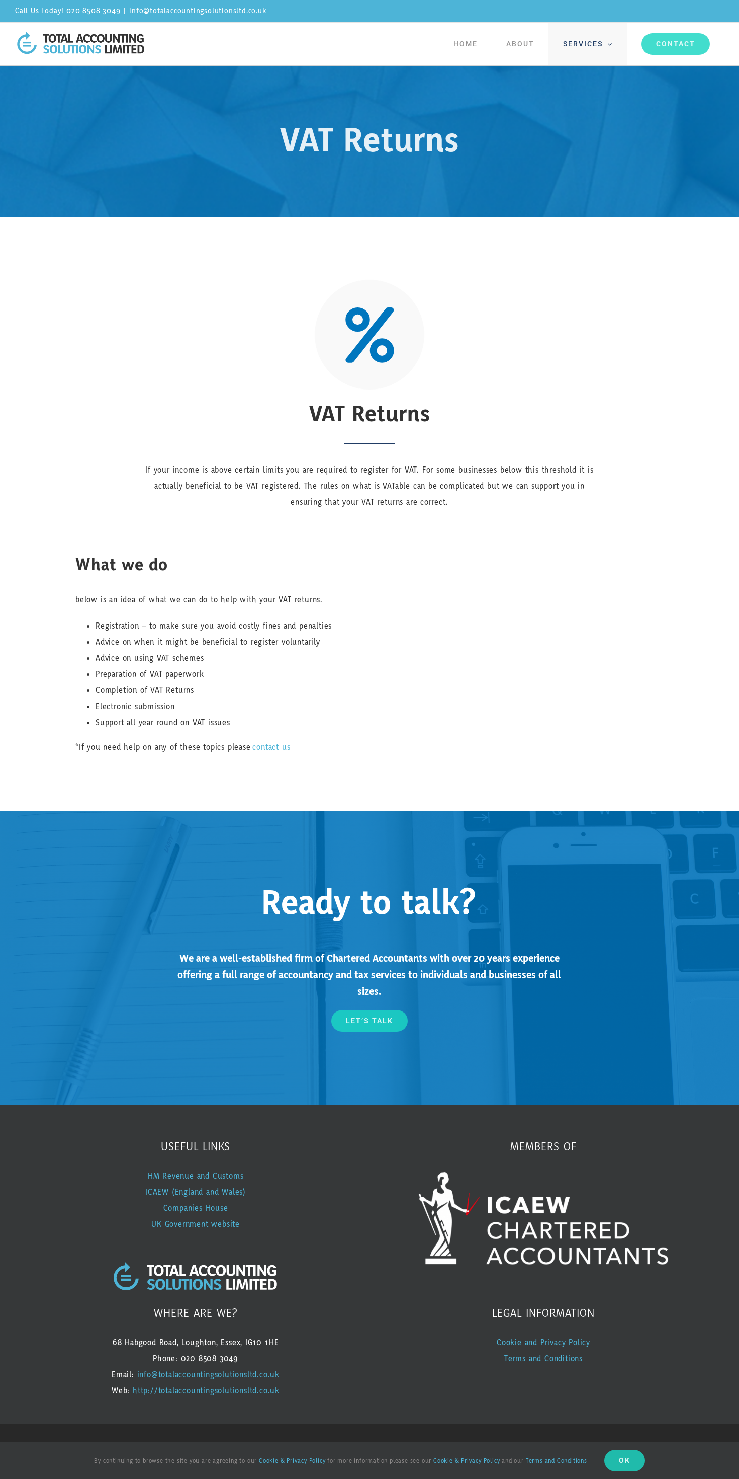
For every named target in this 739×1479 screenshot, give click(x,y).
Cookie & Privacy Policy (292, 1461)
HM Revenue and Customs (196, 1176)
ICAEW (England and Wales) (195, 1192)
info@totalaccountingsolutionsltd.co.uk (197, 11)
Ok (624, 1460)
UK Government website (195, 1224)
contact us (271, 747)
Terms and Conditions (543, 1358)
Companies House (195, 1208)
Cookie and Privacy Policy (543, 1342)
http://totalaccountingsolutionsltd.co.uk (206, 1390)
